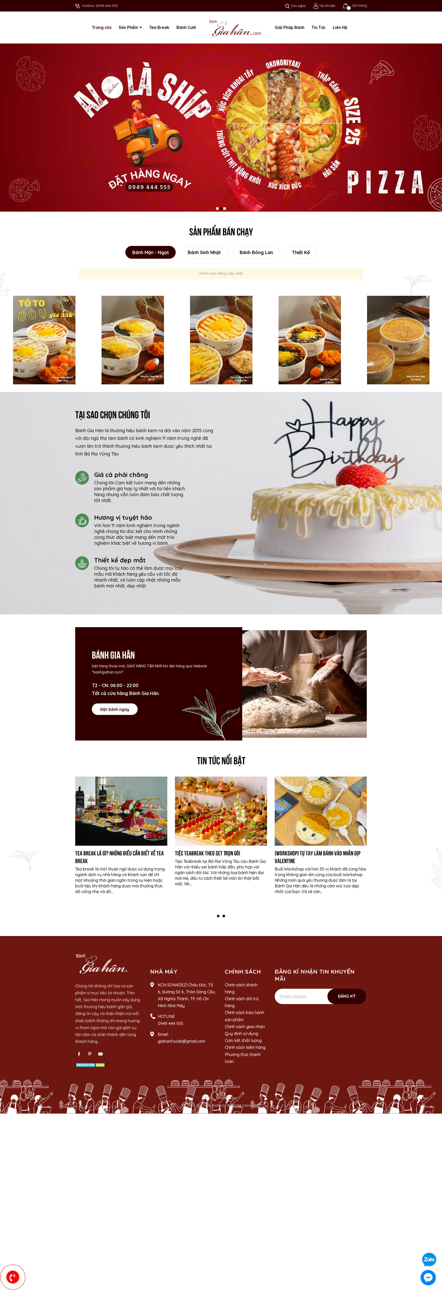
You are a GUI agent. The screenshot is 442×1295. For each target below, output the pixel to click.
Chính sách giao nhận (245, 1030)
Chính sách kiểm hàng (245, 1051)
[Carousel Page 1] (217, 213)
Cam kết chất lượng (243, 1044)
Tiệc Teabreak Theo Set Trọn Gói (207, 857)
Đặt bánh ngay (114, 713)
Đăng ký (347, 1000)
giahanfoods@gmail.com (181, 1045)
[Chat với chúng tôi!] (428, 1277)
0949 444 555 (170, 1027)
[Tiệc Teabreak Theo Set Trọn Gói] (221, 815)
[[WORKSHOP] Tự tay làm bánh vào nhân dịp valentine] (321, 815)
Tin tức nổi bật (221, 764)
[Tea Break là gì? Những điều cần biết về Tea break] (121, 815)
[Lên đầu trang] (433, 1245)
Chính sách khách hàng (241, 992)
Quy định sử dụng (241, 1037)
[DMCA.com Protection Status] (91, 1069)
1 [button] (218, 920)
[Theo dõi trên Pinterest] (90, 1058)
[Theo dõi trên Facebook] (79, 1058)
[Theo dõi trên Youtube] (100, 1058)
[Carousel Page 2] (221, 213)
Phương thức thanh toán (243, 1062)
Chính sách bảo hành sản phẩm (244, 1020)
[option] (44, 344)
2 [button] (224, 920)
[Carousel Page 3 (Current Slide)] (224, 213)
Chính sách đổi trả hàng (242, 1006)
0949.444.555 (107, 5)
